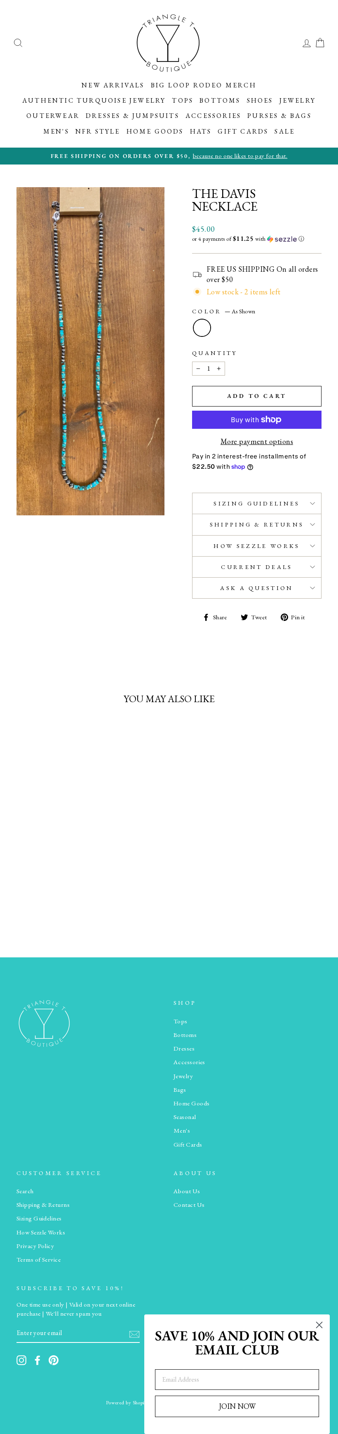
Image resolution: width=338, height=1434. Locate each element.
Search (25, 1191)
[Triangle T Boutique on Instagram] (21, 1360)
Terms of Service (38, 1259)
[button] (257, 239)
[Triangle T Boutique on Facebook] (37, 1360)
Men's (56, 131)
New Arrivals (113, 85)
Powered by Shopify (127, 1402)
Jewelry (297, 100)
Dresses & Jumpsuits (132, 115)
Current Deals (256, 567)
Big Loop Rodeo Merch (203, 85)
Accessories (213, 115)
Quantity (214, 353)
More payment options (257, 441)
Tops (182, 100)
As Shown (202, 328)
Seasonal (185, 1117)
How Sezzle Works (257, 546)
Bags (180, 1090)
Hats (201, 131)
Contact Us (189, 1205)
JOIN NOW (237, 1406)
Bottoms (220, 100)
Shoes (260, 100)
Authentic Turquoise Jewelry (94, 100)
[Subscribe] (134, 1333)
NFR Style (97, 131)
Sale (285, 131)
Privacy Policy (35, 1246)
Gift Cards (243, 131)
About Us (187, 1191)
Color (223, 311)
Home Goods (155, 131)
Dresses (184, 1048)
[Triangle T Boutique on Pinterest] (54, 1360)
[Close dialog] (319, 1325)
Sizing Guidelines (257, 503)
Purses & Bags (279, 115)
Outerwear (53, 115)
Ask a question (256, 588)
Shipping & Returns (257, 524)
